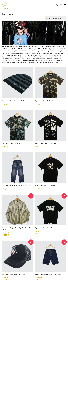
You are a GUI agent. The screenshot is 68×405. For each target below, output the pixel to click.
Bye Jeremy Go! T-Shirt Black (44, 228)
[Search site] (57, 5)
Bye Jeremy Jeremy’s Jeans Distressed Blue (16, 185)
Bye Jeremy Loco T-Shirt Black (45, 185)
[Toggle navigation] (65, 5)
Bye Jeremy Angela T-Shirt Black (45, 143)
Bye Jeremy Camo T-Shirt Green (45, 101)
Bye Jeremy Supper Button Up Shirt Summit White (16, 229)
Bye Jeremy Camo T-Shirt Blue (12, 143)
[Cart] (61, 5)
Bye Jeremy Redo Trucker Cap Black (13, 274)
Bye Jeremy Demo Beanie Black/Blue (13, 101)
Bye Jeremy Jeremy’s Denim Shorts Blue (48, 274)
